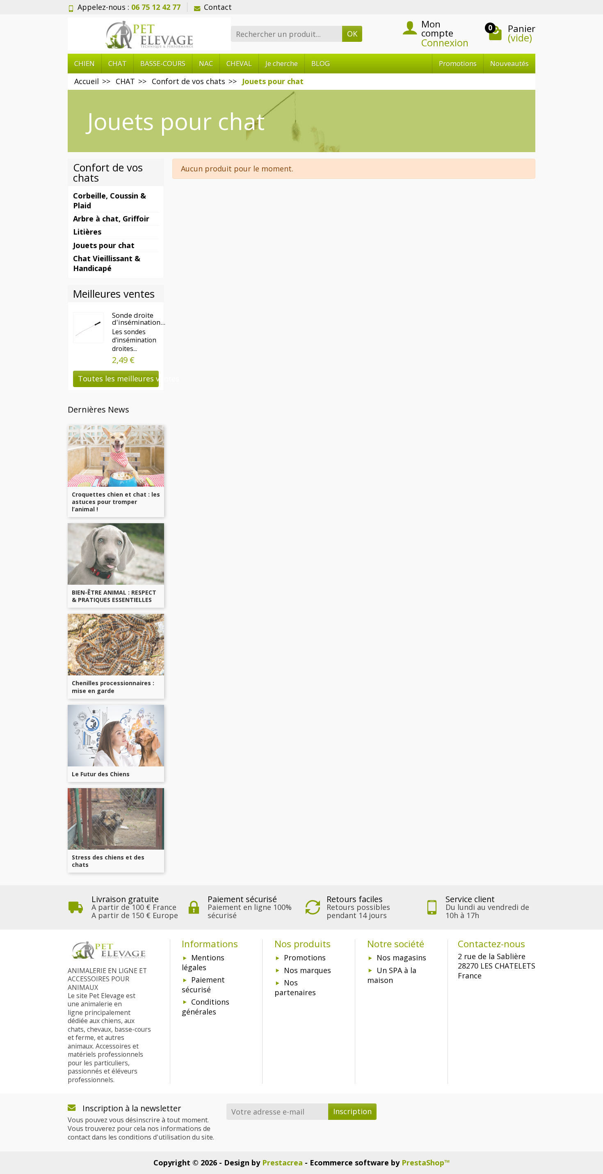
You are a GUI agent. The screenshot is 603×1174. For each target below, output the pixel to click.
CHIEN (84, 63)
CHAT (117, 63)
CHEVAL (239, 63)
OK (352, 34)
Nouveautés (509, 63)
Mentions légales (203, 962)
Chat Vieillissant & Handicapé (106, 263)
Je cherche (281, 63)
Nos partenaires (295, 987)
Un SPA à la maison (391, 975)
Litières (87, 232)
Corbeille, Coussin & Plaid (109, 200)
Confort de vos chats (108, 172)
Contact (218, 7)
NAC (206, 63)
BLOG (320, 63)
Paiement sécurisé (203, 984)
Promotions (458, 63)
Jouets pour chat (104, 245)
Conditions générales (205, 1007)
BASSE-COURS (162, 63)
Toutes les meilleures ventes (118, 378)
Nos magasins (401, 957)
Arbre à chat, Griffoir (111, 218)
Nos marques (307, 970)
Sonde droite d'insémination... (138, 318)
